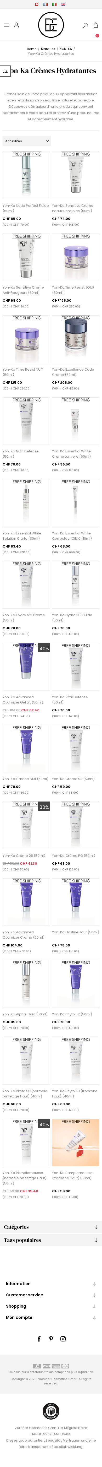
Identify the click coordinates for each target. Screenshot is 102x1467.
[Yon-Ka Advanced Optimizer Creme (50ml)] (26, 902)
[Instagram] (63, 1339)
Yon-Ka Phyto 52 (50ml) (72, 1014)
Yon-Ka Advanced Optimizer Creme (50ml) (23, 935)
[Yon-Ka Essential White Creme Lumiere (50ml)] (75, 421)
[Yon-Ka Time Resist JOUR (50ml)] (75, 257)
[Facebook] (39, 1339)
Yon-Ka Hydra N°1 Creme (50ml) (24, 618)
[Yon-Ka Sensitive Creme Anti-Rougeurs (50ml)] (26, 257)
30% (44, 807)
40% (44, 648)
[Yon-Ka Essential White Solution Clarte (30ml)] (26, 503)
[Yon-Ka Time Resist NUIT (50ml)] (26, 339)
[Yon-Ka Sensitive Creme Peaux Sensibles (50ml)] (75, 175)
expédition (85, 1372)
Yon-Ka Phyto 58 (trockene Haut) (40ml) (75, 1094)
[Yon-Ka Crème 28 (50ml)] (26, 825)
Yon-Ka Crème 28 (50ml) (24, 855)
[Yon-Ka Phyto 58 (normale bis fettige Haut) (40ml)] (26, 1060)
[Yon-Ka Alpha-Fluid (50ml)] (26, 984)
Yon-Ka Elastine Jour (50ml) (75, 932)
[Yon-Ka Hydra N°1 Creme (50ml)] (26, 585)
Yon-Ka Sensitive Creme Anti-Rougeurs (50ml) (23, 290)
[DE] (36, 4)
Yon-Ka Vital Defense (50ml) (70, 700)
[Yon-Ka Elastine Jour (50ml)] (75, 902)
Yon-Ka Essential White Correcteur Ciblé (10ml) (72, 536)
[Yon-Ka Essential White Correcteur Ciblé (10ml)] (75, 503)
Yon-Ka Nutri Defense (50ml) (21, 454)
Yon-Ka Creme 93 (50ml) (73, 778)
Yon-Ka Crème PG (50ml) (73, 855)
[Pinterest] (51, 1339)
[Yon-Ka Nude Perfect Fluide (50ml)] (26, 175)
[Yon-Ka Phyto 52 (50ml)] (75, 984)
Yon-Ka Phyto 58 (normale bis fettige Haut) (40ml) (25, 1094)
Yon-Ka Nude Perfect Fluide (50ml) (26, 208)
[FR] (45, 4)
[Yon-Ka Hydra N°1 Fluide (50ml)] (75, 585)
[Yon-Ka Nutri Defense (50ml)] (26, 421)
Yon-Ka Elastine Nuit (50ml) (25, 778)
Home (31, 49)
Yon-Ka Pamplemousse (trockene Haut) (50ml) (72, 1175)
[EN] (63, 4)
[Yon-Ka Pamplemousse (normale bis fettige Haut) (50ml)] (26, 1142)
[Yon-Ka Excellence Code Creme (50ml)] (75, 339)
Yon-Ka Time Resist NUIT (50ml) (23, 372)
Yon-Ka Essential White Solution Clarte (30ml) (22, 536)
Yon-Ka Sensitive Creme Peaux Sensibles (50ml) (72, 208)
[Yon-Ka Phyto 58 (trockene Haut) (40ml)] (75, 1060)
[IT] (54, 4)
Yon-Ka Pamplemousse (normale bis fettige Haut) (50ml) (25, 1178)
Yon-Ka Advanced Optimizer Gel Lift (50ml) (23, 700)
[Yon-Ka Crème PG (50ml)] (75, 825)
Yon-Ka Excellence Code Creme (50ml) (73, 372)
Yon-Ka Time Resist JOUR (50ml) (73, 290)
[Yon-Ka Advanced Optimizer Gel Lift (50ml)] (26, 666)
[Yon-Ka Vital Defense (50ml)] (75, 666)
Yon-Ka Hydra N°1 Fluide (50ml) (72, 618)
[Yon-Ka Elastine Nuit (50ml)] (26, 748)
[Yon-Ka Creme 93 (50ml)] (75, 748)
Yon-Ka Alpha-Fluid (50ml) (25, 1014)
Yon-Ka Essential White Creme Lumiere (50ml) (71, 454)
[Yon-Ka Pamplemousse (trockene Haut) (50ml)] (75, 1142)
